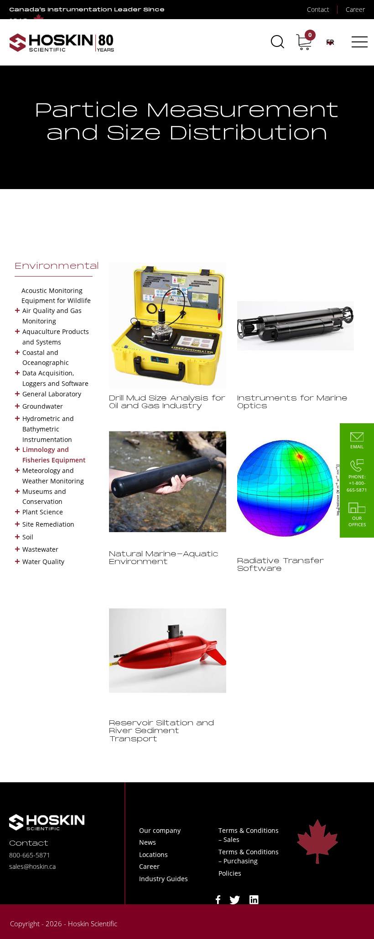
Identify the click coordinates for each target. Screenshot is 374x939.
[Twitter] (234, 899)
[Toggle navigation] (358, 41)
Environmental (57, 266)
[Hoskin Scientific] (61, 42)
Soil (27, 537)
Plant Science (42, 512)
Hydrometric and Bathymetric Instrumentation (48, 429)
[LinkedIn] (254, 899)
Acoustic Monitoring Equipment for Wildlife (56, 295)
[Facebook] (218, 899)
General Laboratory (51, 394)
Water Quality (43, 561)
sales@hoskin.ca (32, 866)
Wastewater (40, 549)
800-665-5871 (29, 855)
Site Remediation (48, 524)
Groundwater (42, 406)
